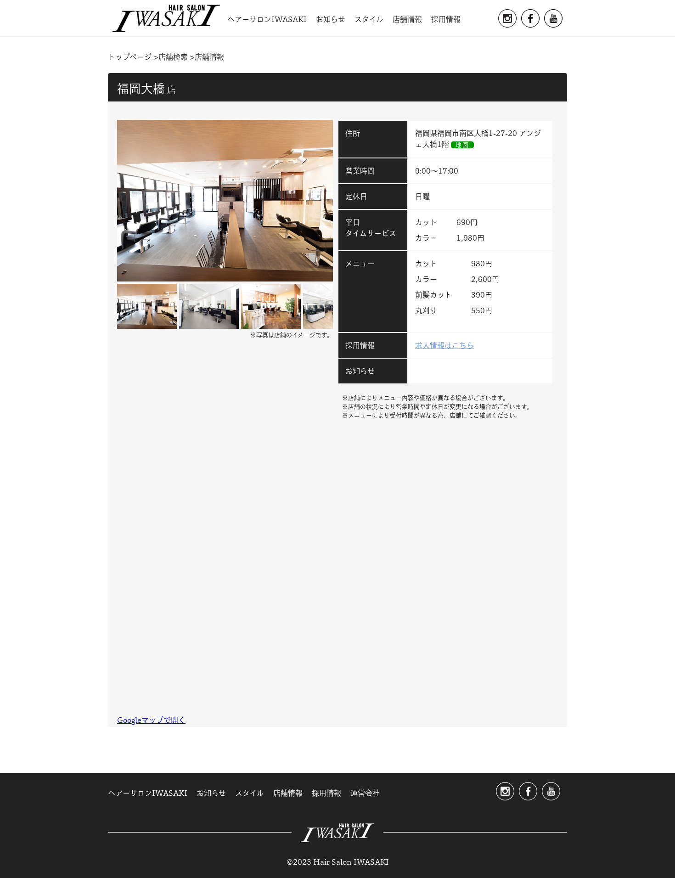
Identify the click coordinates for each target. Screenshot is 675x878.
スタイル (368, 19)
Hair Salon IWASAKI (166, 18)
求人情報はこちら (444, 345)
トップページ (130, 57)
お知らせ (330, 19)
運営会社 (365, 793)
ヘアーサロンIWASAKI (267, 19)
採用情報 (446, 19)
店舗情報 (407, 19)
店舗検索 (173, 57)
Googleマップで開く (151, 720)
